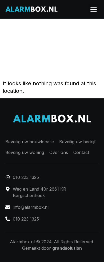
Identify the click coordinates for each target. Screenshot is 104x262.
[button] (93, 9)
